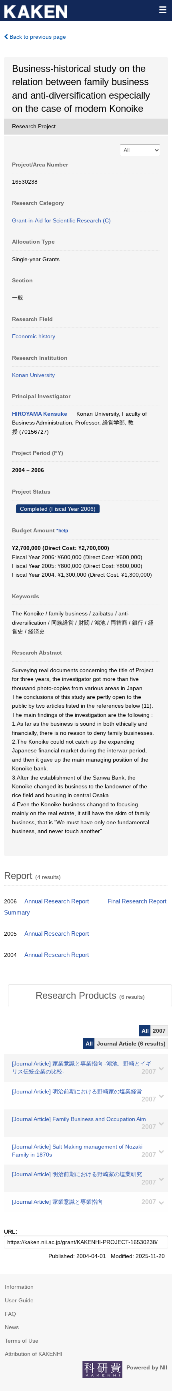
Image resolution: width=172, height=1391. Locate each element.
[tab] (90, 995)
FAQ (10, 1314)
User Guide (19, 1300)
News (12, 1327)
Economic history (33, 336)
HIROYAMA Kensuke (39, 414)
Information (19, 1287)
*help (62, 531)
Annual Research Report (56, 901)
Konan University (33, 375)
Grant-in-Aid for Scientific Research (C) (61, 220)
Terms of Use (21, 1340)
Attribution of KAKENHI (33, 1354)
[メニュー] (162, 9)
